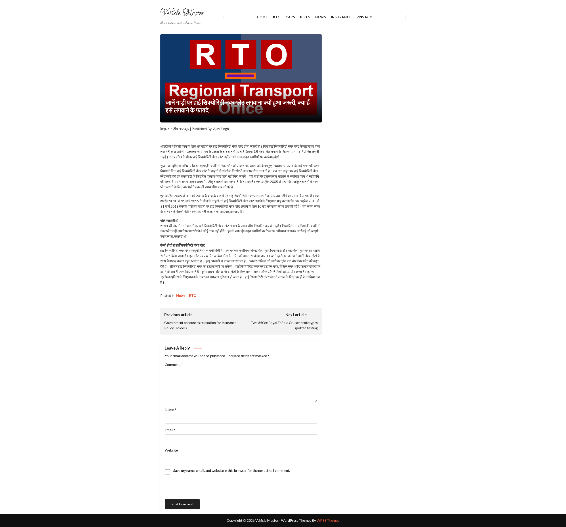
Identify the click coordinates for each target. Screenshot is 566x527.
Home (262, 17)
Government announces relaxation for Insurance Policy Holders (200, 321)
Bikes (305, 17)
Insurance (341, 17)
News (320, 17)
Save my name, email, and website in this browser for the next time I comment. (231, 470)
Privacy (364, 17)
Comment (173, 364)
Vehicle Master (182, 13)
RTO (277, 17)
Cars (290, 17)
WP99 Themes (328, 520)
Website (171, 450)
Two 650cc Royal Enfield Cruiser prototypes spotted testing (284, 321)
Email (170, 430)
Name (170, 409)
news (180, 295)
